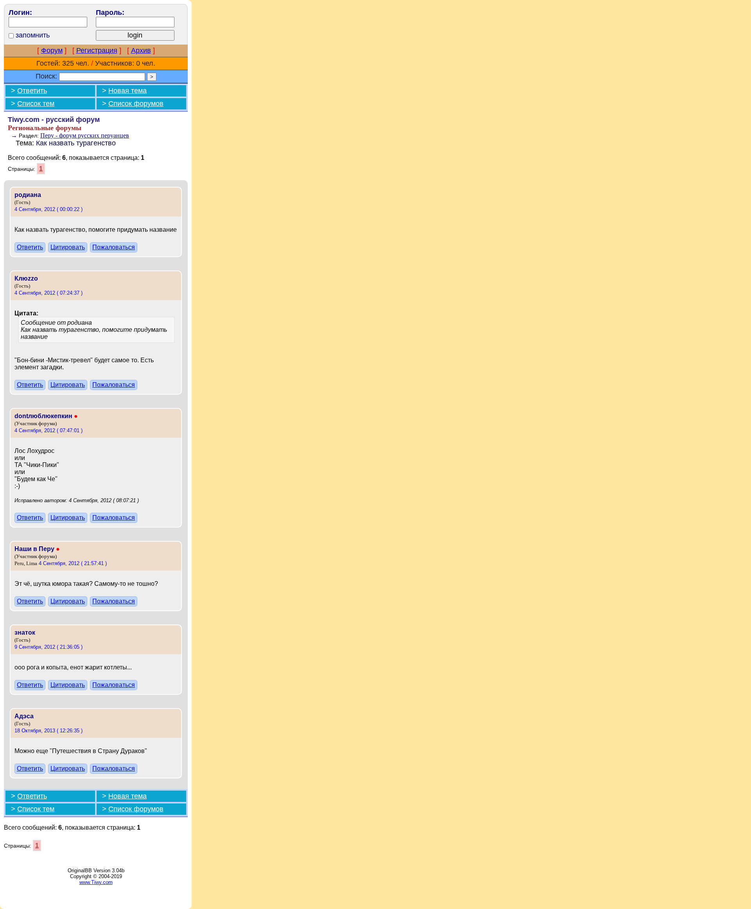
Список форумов (135, 103)
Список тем (35, 103)
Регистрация (96, 50)
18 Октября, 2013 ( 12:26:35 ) (48, 731)
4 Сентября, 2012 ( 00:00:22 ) (48, 209)
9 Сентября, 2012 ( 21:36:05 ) (48, 647)
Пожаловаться (113, 247)
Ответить (32, 91)
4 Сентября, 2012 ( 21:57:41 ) (73, 563)
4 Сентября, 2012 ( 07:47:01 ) (48, 430)
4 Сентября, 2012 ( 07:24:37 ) (48, 293)
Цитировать (67, 247)
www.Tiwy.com (96, 882)
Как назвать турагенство (76, 143)
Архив (141, 50)
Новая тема (127, 91)
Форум (52, 50)
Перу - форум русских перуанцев (84, 135)
